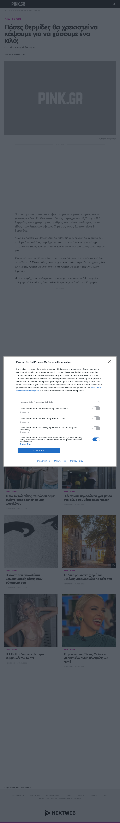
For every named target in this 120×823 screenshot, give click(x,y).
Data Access (60, 461)
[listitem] (60, 401)
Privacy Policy (76, 461)
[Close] (110, 362)
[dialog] (60, 411)
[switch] (96, 408)
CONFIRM (39, 450)
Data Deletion (43, 461)
